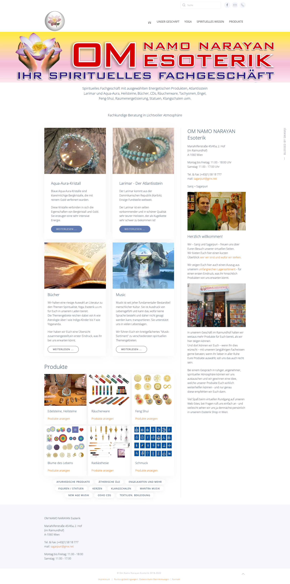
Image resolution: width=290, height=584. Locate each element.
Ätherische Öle (109, 481)
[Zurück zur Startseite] (54, 21)
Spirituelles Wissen (210, 21)
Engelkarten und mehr (145, 481)
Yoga (188, 21)
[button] (243, 574)
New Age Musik (78, 495)
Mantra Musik (150, 488)
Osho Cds (104, 495)
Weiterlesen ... (63, 349)
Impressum (104, 579)
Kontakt (176, 579)
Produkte (236, 21)
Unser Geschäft (168, 21)
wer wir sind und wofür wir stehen (220, 257)
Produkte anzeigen (59, 418)
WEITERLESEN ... (66, 229)
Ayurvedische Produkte (73, 481)
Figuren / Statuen (71, 488)
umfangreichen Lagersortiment (217, 269)
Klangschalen (121, 488)
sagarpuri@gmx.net (205, 178)
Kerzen (97, 488)
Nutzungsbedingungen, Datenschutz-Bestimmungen (142, 579)
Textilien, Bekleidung (135, 495)
